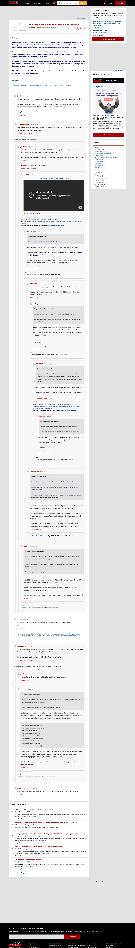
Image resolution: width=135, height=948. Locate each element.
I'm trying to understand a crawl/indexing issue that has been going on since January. (50, 833)
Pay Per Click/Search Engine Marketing (106, 157)
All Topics (98, 148)
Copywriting (98, 167)
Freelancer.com (110, 945)
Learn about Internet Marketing (77, 945)
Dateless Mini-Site (52, 221)
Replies (17, 819)
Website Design (99, 177)
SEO (30, 30)
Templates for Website (56, 225)
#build (45, 85)
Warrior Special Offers (54, 945)
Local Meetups (99, 182)
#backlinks (24, 85)
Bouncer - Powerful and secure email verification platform (108, 117)
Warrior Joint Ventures (101, 179)
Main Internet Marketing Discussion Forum (107, 150)
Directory (89, 945)
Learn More (108, 135)
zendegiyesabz (32, 139)
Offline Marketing (100, 165)
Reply (17, 830)
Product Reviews (26, 220)
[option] (108, 107)
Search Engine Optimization (103, 153)
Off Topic (30, 812)
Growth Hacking (100, 161)
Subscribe (36, 30)
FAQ (30, 945)
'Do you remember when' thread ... (29, 859)
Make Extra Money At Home (70, 634)
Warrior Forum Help (101, 184)
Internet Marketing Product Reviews (105, 171)
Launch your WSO (108, 39)
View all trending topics (19, 873)
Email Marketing (100, 159)
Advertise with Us (81, 18)
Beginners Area (31, 825)
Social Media (98, 163)
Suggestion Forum (100, 186)
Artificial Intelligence (101, 152)
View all (121, 143)
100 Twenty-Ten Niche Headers (42, 408)
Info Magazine (63, 221)
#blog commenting (35, 85)
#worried (68, 85)
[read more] (35, 816)
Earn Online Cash (37, 220)
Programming (99, 175)
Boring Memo (41, 221)
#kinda (56, 85)
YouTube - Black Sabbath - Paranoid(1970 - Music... (53, 178)
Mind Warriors (99, 173)
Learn (47, 3)
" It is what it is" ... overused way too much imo (34, 809)
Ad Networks (99, 155)
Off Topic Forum (99, 180)
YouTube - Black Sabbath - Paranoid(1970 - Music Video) (44, 242)
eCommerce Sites (100, 169)
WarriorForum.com (101, 32)
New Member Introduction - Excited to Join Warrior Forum (39, 846)
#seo (61, 85)
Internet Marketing (34, 836)
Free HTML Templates (51, 220)
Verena (97, 27)
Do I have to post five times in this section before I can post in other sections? (46, 822)
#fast (50, 85)
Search (82, 3)
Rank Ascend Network (39, 536)
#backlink (16, 85)
